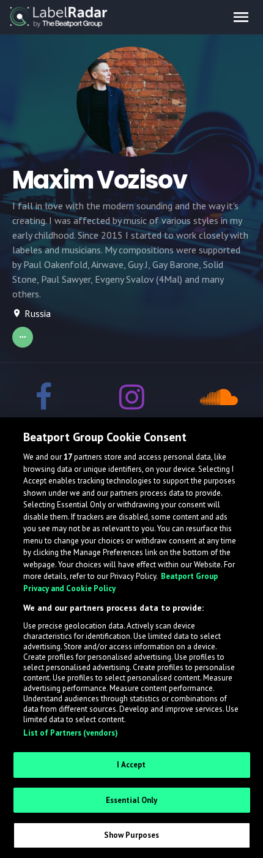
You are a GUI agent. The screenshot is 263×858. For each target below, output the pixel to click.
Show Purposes (132, 835)
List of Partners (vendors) (70, 733)
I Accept (131, 764)
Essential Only (132, 800)
